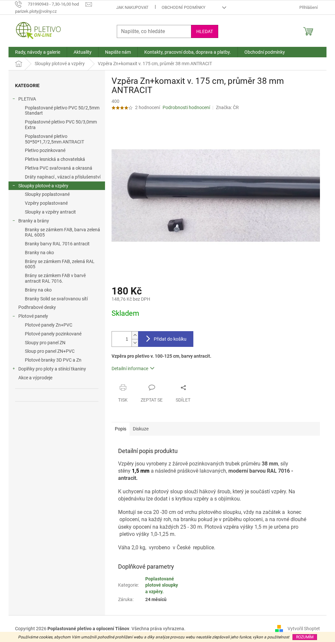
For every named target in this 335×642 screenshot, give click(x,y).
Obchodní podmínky (183, 7)
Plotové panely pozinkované (53, 333)
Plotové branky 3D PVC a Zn (53, 360)
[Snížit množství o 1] (135, 343)
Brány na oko (38, 290)
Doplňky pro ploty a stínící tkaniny (52, 368)
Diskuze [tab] (141, 428)
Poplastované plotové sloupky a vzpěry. (161, 585)
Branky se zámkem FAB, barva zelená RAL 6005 (62, 232)
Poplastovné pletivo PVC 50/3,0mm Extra (61, 124)
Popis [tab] (120, 428)
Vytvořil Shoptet (304, 628)
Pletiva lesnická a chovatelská (55, 159)
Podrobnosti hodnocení (186, 107)
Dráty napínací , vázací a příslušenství (62, 176)
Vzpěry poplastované (46, 203)
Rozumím (304, 637)
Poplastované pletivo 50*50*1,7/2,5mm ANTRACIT (54, 139)
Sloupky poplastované (47, 194)
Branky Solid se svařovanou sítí (56, 298)
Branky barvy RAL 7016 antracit (57, 243)
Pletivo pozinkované (45, 150)
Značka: (227, 107)
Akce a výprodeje (35, 377)
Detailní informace (130, 368)
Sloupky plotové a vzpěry (43, 185)
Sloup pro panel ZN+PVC (50, 351)
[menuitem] (38, 52)
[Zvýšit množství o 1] (135, 335)
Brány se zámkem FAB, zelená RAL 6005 (60, 264)
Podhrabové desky (37, 307)
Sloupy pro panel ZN (45, 342)
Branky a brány (33, 220)
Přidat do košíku (170, 339)
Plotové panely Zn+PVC (48, 325)
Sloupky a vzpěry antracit (50, 212)
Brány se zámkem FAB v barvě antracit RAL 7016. (55, 278)
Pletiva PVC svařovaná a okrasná (58, 168)
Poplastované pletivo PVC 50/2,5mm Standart (62, 110)
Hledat (204, 31)
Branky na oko (39, 252)
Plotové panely (33, 316)
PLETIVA (27, 99)
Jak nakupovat (132, 7)
